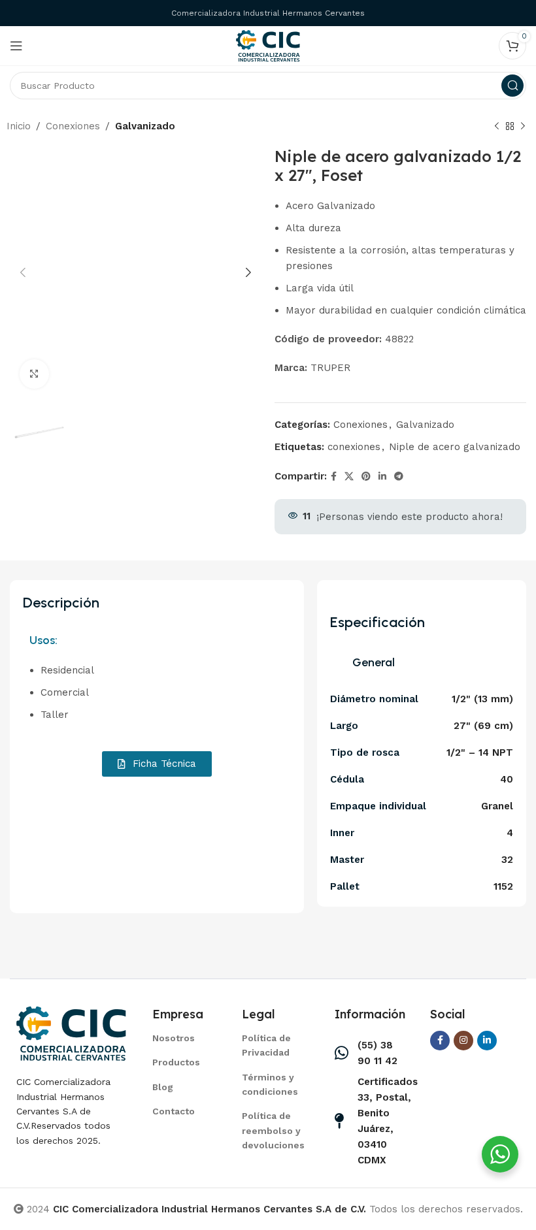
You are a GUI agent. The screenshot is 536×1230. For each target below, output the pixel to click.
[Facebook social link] (334, 476)
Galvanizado (145, 126)
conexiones (353, 447)
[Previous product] (496, 126)
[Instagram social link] (463, 1040)
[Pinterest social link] (366, 476)
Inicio (19, 126)
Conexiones (73, 126)
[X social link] (349, 476)
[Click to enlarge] (34, 374)
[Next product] (522, 126)
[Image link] (71, 1033)
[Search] (512, 85)
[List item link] (181, 1038)
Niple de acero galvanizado (454, 447)
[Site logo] (268, 45)
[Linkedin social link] (382, 476)
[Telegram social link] (398, 476)
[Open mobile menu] (16, 46)
